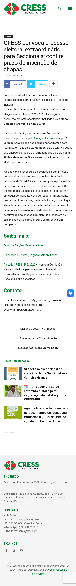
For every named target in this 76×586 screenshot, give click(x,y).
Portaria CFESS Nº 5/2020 (19, 264)
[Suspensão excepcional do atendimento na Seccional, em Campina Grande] (13, 373)
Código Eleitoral (43, 138)
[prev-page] (6, 430)
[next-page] (12, 430)
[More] (53, 84)
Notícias (8, 36)
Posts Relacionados (17, 361)
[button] (60, 9)
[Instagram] (14, 550)
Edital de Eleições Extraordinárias (24, 245)
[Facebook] (6, 550)
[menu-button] (70, 8)
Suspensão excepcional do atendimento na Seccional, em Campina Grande (45, 373)
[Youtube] (21, 550)
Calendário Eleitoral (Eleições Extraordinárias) (31, 255)
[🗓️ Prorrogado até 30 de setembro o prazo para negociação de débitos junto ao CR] (13, 391)
